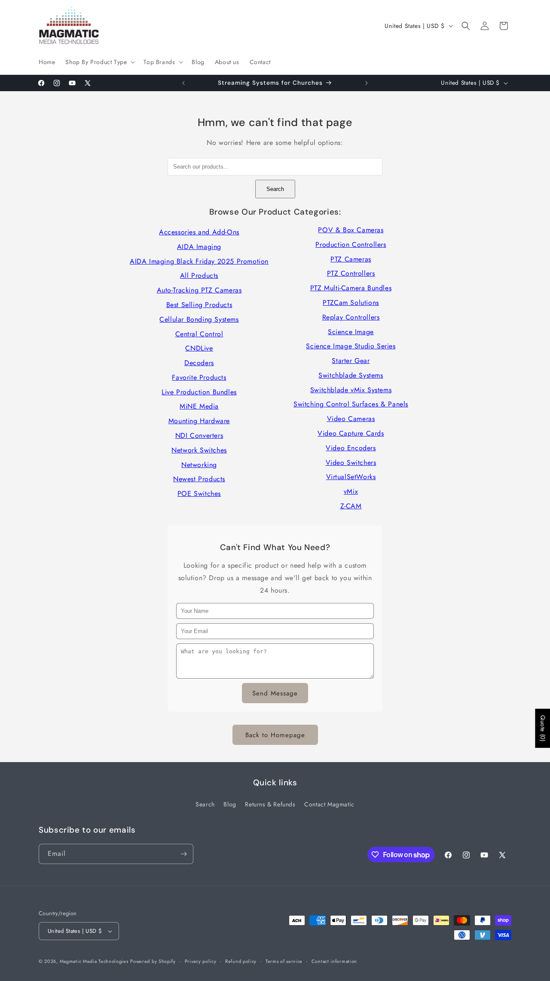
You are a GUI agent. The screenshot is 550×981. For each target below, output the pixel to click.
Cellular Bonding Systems (198, 319)
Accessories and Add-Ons (199, 232)
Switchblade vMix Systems (350, 390)
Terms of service (284, 961)
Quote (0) (542, 728)
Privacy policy (201, 961)
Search (275, 189)
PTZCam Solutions (351, 303)
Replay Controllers (351, 317)
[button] (99, 62)
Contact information (334, 961)
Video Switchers (351, 462)
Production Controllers (350, 244)
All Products (199, 275)
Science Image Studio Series (350, 346)
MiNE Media (199, 406)
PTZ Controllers (351, 273)
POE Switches (199, 493)
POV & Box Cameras (350, 230)
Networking (199, 465)
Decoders (199, 363)
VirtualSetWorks (351, 477)
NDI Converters (199, 435)
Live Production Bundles (199, 392)
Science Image (351, 332)
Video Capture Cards (351, 433)
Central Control (199, 334)
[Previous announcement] (183, 83)
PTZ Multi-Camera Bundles (350, 288)
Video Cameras (351, 419)
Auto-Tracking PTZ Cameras (199, 290)
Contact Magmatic (329, 804)
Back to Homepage (275, 735)
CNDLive (199, 348)
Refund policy (241, 961)
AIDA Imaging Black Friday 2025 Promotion (199, 261)
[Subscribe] (183, 854)
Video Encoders (351, 448)
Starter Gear (351, 361)
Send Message (275, 693)
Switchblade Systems (350, 375)
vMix (351, 491)
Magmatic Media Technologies (94, 961)
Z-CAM (351, 506)
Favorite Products (199, 377)
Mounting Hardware (199, 421)
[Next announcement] (366, 83)
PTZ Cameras (350, 259)
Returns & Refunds (270, 804)
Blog (229, 804)
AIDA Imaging (199, 247)
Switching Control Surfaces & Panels (350, 404)
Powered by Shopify (153, 961)
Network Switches (199, 450)
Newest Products (199, 479)
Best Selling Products (199, 305)
